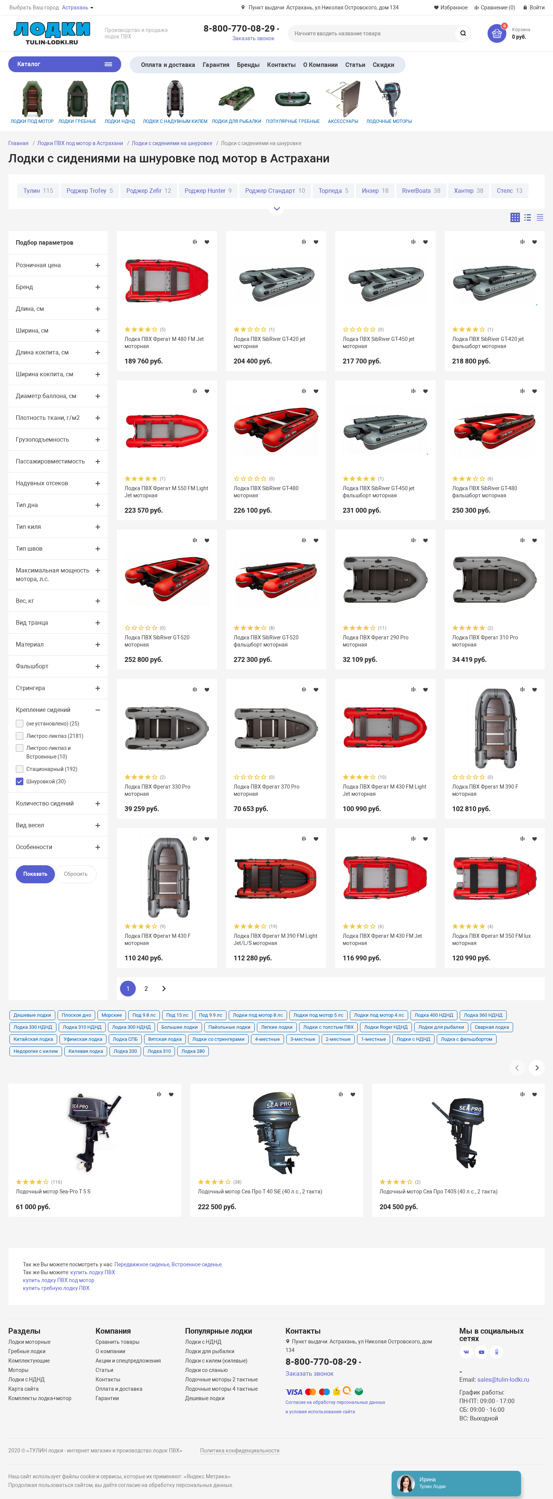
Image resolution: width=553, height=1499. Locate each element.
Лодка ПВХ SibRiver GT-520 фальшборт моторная (266, 640)
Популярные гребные (293, 121)
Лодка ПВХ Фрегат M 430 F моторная (158, 939)
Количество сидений (45, 803)
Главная (18, 143)
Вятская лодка (165, 1039)
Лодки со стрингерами (218, 1039)
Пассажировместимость (50, 461)
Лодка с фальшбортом (466, 1039)
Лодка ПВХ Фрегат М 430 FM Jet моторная (382, 939)
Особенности (34, 847)
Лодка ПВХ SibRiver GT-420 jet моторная (269, 342)
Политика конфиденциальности (240, 1451)
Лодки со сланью (206, 1370)
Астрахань (75, 8)
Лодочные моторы (389, 121)
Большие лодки (179, 1027)
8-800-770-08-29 (239, 28)
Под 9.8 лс (144, 1015)
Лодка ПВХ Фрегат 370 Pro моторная (266, 790)
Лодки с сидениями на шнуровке (172, 143)
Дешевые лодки (32, 1015)
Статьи (355, 64)
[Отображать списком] (527, 217)
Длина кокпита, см (42, 352)
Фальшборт (32, 666)
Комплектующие (29, 1361)
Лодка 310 (159, 1051)
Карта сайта (23, 1389)
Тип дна (27, 505)
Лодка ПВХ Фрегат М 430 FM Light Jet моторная (385, 790)
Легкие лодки (277, 1027)
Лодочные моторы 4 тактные (221, 1389)
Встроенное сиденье (197, 1264)
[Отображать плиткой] (515, 217)
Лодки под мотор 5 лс (318, 1015)
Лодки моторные (29, 1342)
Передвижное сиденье (141, 1264)
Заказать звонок (253, 38)
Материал (30, 644)
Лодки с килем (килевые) (216, 1361)
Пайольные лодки (229, 1027)
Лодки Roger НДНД (386, 1027)
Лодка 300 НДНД (131, 1027)
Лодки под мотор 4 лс (379, 1015)
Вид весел (30, 825)
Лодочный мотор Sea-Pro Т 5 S (53, 1192)
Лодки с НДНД (413, 1039)
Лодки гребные (77, 121)
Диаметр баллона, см (46, 396)
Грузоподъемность (42, 439)
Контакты (281, 64)
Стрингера (30, 688)
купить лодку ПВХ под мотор (58, 1280)
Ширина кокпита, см (44, 374)
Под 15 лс (177, 1015)
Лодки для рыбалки (236, 121)
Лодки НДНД (120, 121)
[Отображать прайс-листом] (540, 217)
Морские (112, 1015)
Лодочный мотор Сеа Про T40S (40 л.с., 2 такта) (439, 1192)
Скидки (383, 64)
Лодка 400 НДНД (434, 1015)
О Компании (320, 64)
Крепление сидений (43, 709)
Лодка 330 (125, 1051)
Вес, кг (25, 600)
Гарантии (107, 1398)
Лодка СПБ (125, 1039)
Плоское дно (76, 1015)
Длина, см (30, 308)
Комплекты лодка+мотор (39, 1398)
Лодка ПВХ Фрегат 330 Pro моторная (157, 790)
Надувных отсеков (42, 483)
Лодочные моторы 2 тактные (221, 1379)
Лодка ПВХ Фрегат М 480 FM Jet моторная (164, 342)
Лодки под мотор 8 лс (258, 1015)
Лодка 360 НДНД (483, 1015)
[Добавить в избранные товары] (207, 242)
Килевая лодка (85, 1051)
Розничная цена (38, 265)
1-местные (373, 1039)
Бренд (24, 287)
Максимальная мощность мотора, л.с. (53, 575)
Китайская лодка (33, 1039)
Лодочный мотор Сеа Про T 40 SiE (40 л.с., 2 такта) (260, 1192)
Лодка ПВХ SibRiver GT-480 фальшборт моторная (484, 491)
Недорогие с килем (36, 1051)
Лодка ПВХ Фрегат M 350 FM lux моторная (491, 939)
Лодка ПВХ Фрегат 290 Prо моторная (376, 640)
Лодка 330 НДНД (33, 1027)
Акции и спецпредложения (128, 1361)
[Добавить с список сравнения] (195, 242)
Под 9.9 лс (210, 1015)
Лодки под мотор (32, 121)
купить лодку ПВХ (92, 1272)
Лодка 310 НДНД (82, 1027)
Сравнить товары (118, 1342)
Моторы (18, 1370)
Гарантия (216, 64)
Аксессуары (343, 121)
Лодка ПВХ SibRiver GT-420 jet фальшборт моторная (488, 342)
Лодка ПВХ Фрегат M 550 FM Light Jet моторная (166, 491)
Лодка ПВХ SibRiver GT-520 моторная (157, 640)
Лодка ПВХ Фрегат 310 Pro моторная (485, 640)
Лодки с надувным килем (175, 121)
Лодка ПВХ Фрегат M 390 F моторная (485, 790)
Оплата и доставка (168, 64)
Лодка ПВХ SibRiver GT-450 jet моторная (379, 342)
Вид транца (32, 622)
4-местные (267, 1039)
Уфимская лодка (83, 1039)
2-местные (338, 1039)
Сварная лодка (492, 1027)
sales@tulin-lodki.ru (503, 1379)
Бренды (248, 64)
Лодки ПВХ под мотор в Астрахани (80, 143)
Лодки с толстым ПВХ (328, 1027)
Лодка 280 (193, 1051)
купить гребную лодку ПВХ (56, 1288)
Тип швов (29, 548)
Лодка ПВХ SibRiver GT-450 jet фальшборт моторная (379, 491)
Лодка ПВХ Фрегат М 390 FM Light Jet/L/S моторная (276, 939)
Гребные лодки (27, 1351)
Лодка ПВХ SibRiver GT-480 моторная (266, 491)
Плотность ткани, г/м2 (48, 417)
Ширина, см (32, 330)
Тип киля (28, 526)
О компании (110, 1351)
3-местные (302, 1039)
